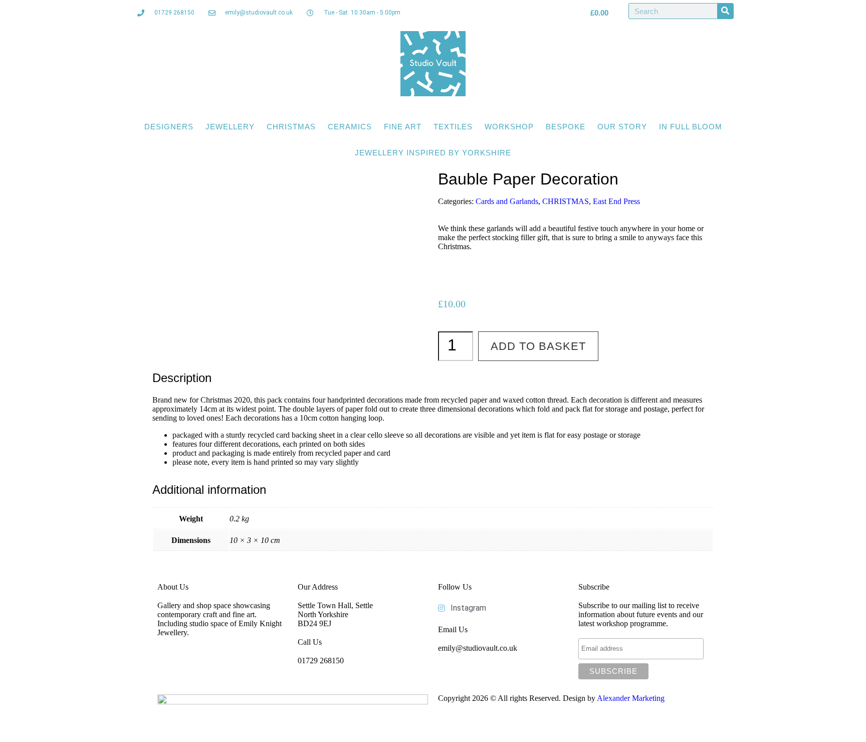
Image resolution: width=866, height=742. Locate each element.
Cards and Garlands (507, 201)
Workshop (509, 126)
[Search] (725, 11)
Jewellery (230, 126)
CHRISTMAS (291, 126)
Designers (168, 126)
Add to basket (538, 346)
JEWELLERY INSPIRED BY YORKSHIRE (433, 152)
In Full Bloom (690, 126)
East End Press (616, 201)
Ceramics (350, 126)
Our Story (622, 126)
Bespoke (565, 126)
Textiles (453, 126)
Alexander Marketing (631, 698)
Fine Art (402, 126)
